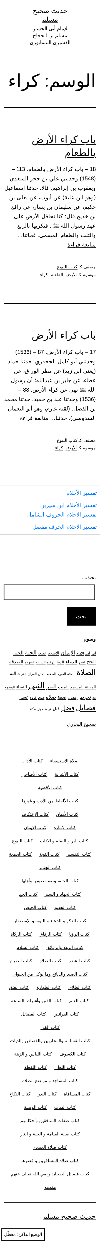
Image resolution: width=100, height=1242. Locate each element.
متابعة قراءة (82, 244)
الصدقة (16, 661)
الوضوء (10, 687)
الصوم (62, 674)
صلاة (51, 697)
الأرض (71, 274)
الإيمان (68, 652)
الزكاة (51, 662)
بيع (94, 697)
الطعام (57, 274)
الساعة (41, 662)
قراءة (47, 709)
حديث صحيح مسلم (69, 1216)
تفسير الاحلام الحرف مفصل (64, 527)
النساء (21, 686)
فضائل (86, 707)
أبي (93, 653)
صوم (41, 697)
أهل (87, 653)
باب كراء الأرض (64, 335)
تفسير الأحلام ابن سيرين (68, 505)
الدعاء (71, 661)
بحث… (89, 577)
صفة (62, 697)
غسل (23, 697)
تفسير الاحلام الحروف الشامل (62, 515)
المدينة (90, 686)
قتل (56, 708)
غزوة (33, 697)
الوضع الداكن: (29, 1234)
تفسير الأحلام (81, 493)
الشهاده (29, 662)
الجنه (18, 653)
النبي (36, 685)
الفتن (41, 674)
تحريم (85, 697)
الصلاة (86, 672)
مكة (33, 709)
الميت (63, 686)
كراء (44, 274)
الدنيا (60, 662)
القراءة (22, 674)
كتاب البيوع (67, 266)
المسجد (77, 686)
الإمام (80, 653)
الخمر (82, 662)
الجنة (31, 652)
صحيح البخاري (81, 724)
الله (13, 673)
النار (51, 686)
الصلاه (71, 674)
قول (40, 709)
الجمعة (42, 653)
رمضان (73, 697)
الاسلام (53, 653)
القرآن (32, 674)
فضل (67, 708)
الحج (91, 661)
